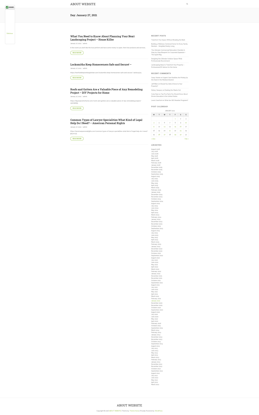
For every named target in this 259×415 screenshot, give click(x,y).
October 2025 (156, 172)
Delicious (10, 33)
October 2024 (156, 199)
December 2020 (156, 303)
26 (159, 134)
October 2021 (156, 280)
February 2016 (156, 323)
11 (154, 126)
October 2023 (156, 226)
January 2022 (155, 273)
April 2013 (154, 355)
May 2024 (154, 210)
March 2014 (155, 330)
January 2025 (155, 192)
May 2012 (154, 380)
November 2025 (156, 169)
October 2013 (156, 341)
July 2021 (154, 287)
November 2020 (156, 305)
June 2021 (154, 289)
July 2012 (154, 375)
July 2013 (154, 348)
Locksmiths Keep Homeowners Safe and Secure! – (100, 64)
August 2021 (155, 285)
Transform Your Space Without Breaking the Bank (168, 40)
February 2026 (156, 163)
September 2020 (157, 310)
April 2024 (154, 212)
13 (164, 126)
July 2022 (154, 260)
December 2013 (156, 337)
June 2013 (154, 350)
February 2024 (156, 217)
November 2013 (156, 339)
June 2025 (154, 181)
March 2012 (155, 384)
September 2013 (157, 344)
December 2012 (156, 364)
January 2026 (155, 165)
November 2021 (156, 278)
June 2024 (154, 208)
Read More (77, 53)
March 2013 (155, 357)
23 (180, 130)
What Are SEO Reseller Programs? (176, 100)
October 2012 (156, 369)
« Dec (153, 139)
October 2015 (156, 325)
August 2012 (155, 373)
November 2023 (156, 224)
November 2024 (156, 197)
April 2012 (154, 382)
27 (164, 134)
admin (85, 43)
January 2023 (155, 246)
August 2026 (155, 149)
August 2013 (155, 346)
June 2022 (154, 262)
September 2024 (157, 201)
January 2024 (155, 219)
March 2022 (155, 269)
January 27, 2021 (75, 43)
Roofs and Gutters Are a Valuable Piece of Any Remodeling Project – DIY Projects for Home (106, 91)
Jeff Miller (154, 84)
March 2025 (155, 187)
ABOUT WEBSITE (83, 4)
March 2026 (155, 160)
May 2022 (154, 264)
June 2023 (154, 235)
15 (175, 126)
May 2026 (154, 156)
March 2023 (155, 242)
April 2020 (154, 321)
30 (181, 134)
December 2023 (156, 221)
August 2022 (155, 258)
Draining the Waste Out (173, 90)
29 (175, 134)
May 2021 (154, 292)
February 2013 (156, 359)
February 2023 (156, 244)
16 (180, 126)
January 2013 (155, 362)
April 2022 (154, 267)
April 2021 (154, 294)
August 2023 (155, 230)
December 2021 (156, 276)
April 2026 (154, 158)
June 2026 (154, 154)
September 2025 (157, 174)
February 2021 (156, 298)
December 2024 (156, 194)
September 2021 (157, 283)
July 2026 (154, 151)
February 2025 (156, 190)
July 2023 (154, 233)
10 (186, 122)
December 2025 (156, 167)
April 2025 (154, 185)
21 (170, 130)
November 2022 (156, 251)
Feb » (187, 139)
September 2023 (157, 228)
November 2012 (156, 366)
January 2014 (155, 335)
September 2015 (157, 328)
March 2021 (155, 296)
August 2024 (155, 203)
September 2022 (157, 255)
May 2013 (154, 353)
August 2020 (155, 312)
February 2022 (156, 271)
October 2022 (156, 253)
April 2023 (154, 239)
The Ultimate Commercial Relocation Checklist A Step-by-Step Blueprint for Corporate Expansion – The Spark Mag (168, 52)
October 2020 (156, 307)
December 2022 (156, 249)
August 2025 (155, 176)
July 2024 (154, 206)
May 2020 (154, 319)
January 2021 (155, 301)
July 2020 (154, 314)
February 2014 (156, 332)
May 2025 (154, 183)
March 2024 (155, 215)
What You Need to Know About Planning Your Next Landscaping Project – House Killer (102, 38)
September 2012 (157, 371)
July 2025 (154, 178)
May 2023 (154, 237)
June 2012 (154, 378)
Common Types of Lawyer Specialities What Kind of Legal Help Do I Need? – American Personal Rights (106, 121)
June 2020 (154, 316)
